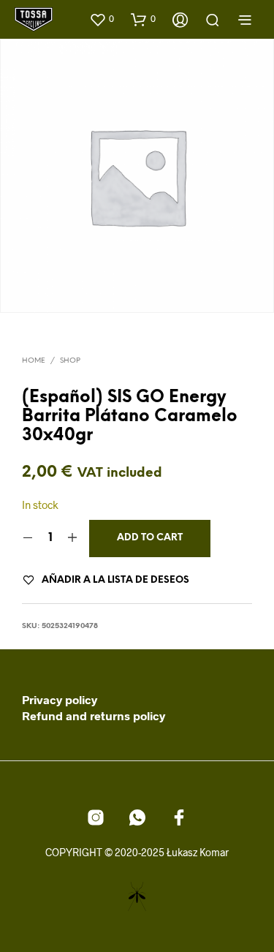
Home (33, 361)
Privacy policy (59, 699)
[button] (101, 19)
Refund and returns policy (93, 715)
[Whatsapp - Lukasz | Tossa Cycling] (137, 817)
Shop (70, 361)
